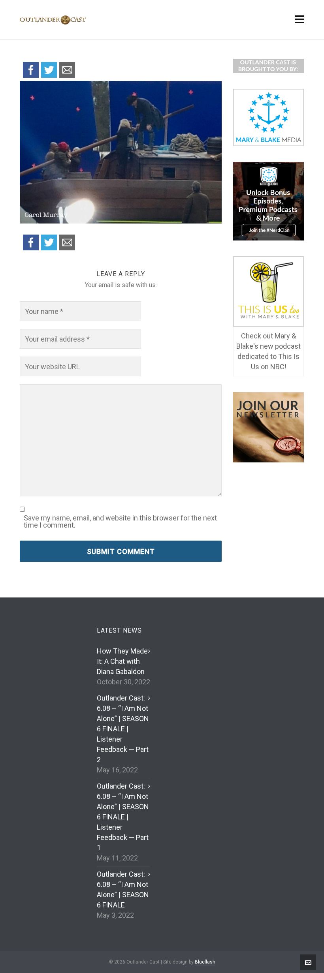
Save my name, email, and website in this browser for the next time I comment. (120, 522)
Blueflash (205, 962)
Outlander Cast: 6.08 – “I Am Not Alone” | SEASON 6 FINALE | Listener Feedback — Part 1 (123, 817)
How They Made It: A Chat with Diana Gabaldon (122, 661)
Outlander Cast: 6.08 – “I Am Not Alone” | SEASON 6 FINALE (123, 889)
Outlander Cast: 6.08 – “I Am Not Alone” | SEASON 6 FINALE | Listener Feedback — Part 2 (123, 729)
